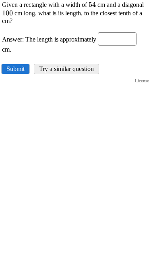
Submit (15, 68)
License (142, 80)
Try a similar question (66, 68)
